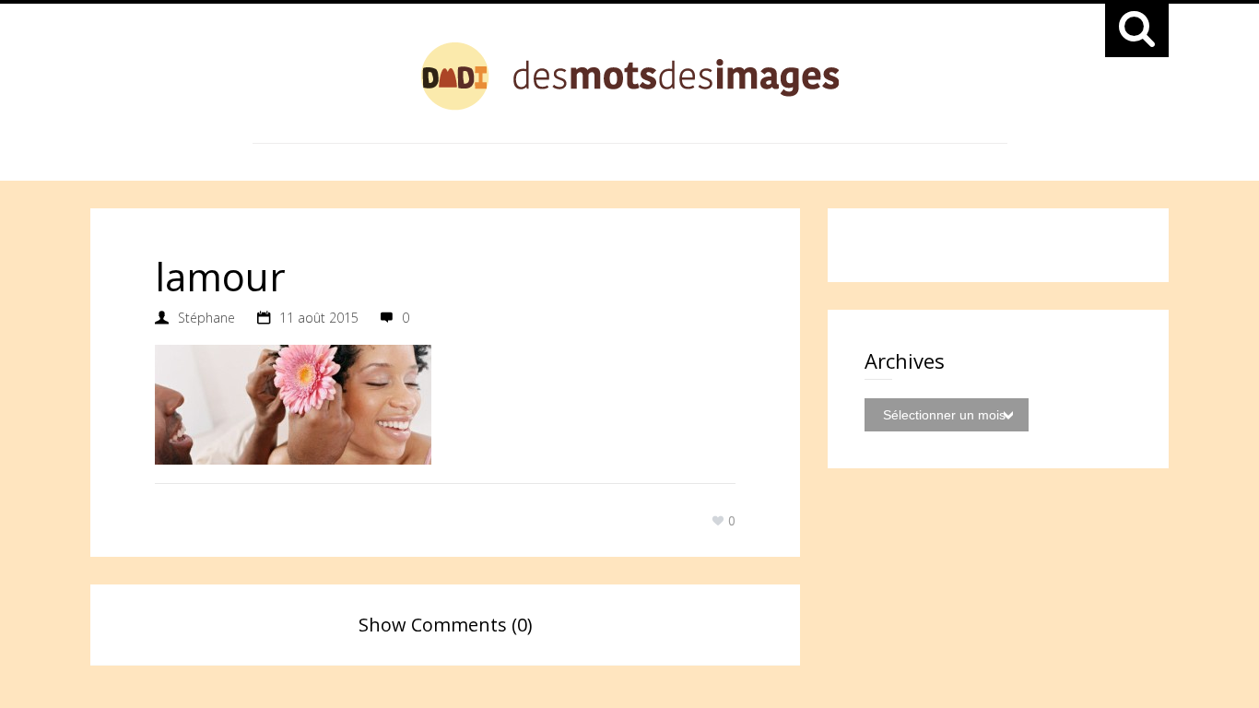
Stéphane (206, 317)
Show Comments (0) (446, 624)
